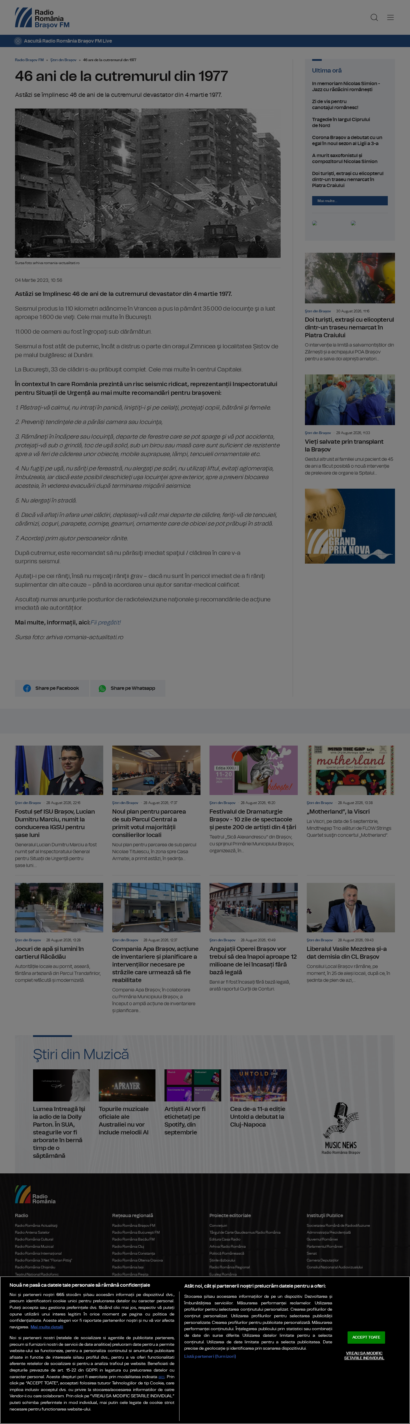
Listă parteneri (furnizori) (210, 1356)
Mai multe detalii (47, 1327)
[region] (205, 1350)
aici (161, 1377)
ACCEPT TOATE (366, 1337)
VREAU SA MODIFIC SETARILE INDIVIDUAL (364, 1355)
